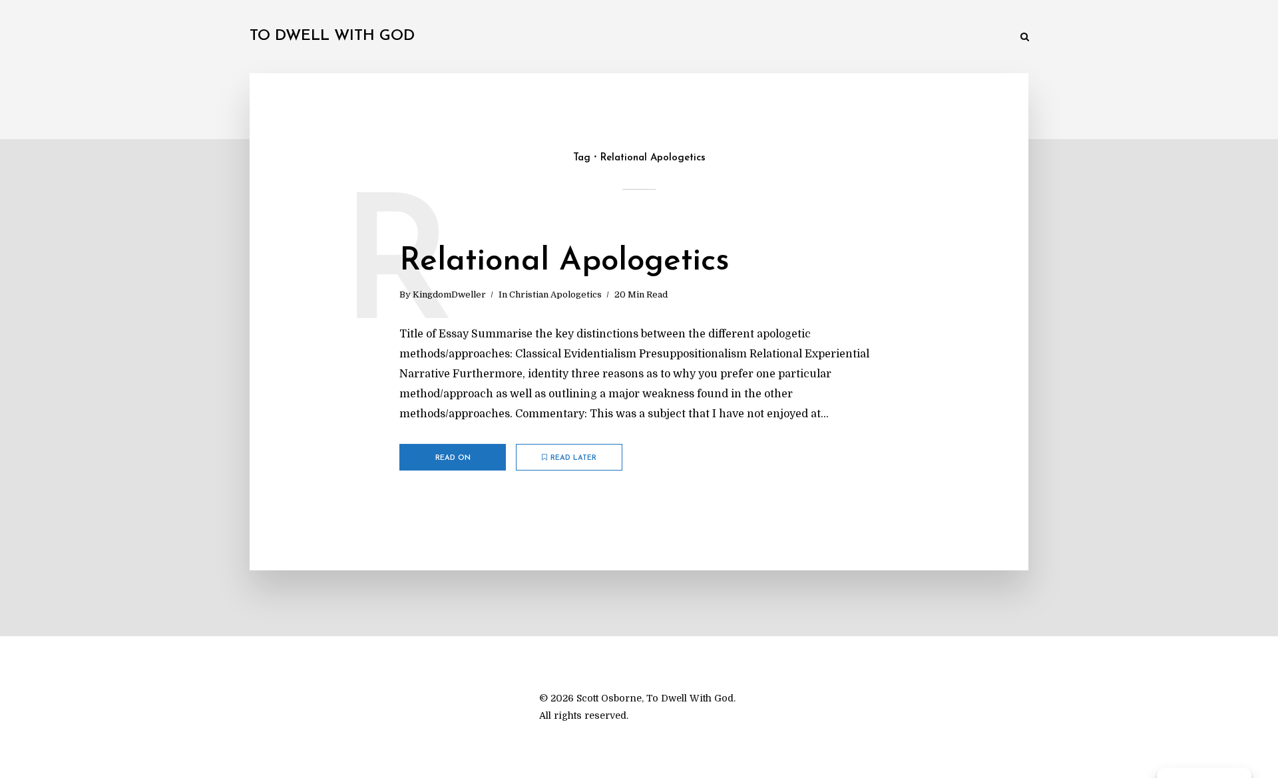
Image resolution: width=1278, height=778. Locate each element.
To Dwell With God (332, 36)
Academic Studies (798, 37)
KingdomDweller (449, 294)
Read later (573, 458)
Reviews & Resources (898, 37)
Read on (453, 458)
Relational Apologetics (564, 262)
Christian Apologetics (555, 294)
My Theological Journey (449, 37)
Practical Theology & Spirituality (669, 37)
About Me (981, 37)
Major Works (549, 37)
